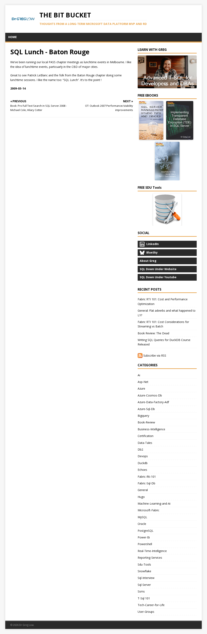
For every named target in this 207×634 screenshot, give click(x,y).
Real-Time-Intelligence (152, 551)
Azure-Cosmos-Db (150, 395)
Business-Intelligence (151, 429)
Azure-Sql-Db (146, 409)
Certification (145, 436)
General (143, 490)
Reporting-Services (150, 557)
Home (12, 37)
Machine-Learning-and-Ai (154, 503)
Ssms (141, 591)
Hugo (141, 497)
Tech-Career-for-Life (151, 605)
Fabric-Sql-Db (146, 483)
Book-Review (146, 422)
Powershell (145, 544)
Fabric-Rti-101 (147, 476)
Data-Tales (145, 443)
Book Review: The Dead (153, 333)
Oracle (142, 524)
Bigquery (143, 416)
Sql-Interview (146, 578)
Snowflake (144, 571)
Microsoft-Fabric (148, 510)
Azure (141, 388)
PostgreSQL (145, 531)
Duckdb (143, 463)
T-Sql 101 (144, 598)
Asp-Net (143, 382)
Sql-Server (144, 585)
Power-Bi (144, 537)
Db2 (140, 449)
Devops (143, 456)
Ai (139, 375)
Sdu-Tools (144, 564)
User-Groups (146, 612)
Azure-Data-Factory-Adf (153, 402)
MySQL (142, 517)
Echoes (142, 470)
